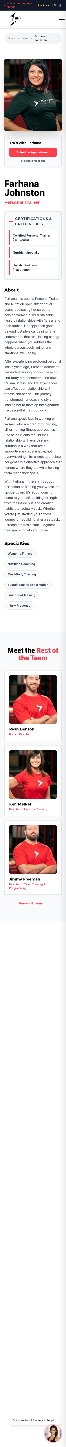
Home (11, 38)
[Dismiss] (57, 1420)
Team (24, 38)
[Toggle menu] (59, 19)
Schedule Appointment (33, 152)
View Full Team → (33, 903)
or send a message (33, 160)
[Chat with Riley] (53, 1433)
